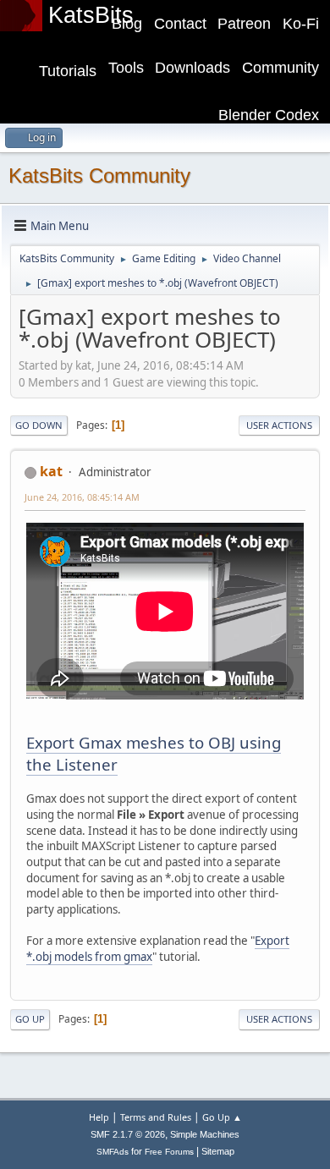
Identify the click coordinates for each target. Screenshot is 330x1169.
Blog (127, 23)
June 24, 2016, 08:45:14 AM (82, 497)
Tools (126, 67)
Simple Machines (204, 1134)
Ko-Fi (301, 23)
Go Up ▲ (222, 1117)
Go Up (30, 1019)
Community (280, 67)
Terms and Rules (155, 1117)
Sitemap (217, 1151)
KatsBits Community (99, 175)
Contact (180, 23)
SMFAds (112, 1151)
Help (99, 1117)
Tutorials (67, 71)
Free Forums (169, 1151)
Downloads (192, 67)
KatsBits (91, 15)
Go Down (39, 425)
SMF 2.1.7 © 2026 (128, 1134)
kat (51, 471)
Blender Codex (268, 115)
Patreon (244, 23)
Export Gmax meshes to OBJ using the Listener (153, 753)
